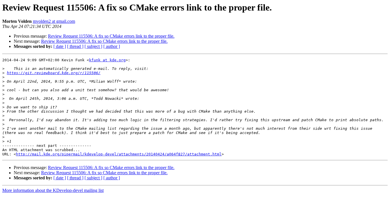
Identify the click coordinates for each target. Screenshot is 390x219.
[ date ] (59, 46)
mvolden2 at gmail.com (54, 21)
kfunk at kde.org (107, 60)
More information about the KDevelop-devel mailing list (53, 190)
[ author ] (111, 46)
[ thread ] (75, 46)
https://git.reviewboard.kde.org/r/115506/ (53, 73)
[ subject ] (93, 46)
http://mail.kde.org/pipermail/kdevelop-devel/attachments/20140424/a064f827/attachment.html (119, 154)
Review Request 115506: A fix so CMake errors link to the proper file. (111, 36)
